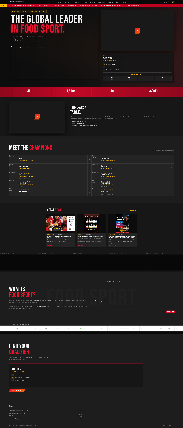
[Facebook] (161, 2)
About (60, 2)
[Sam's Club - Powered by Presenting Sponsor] (54, 62)
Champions (81, 412)
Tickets (92, 2)
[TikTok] (169, 2)
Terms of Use (171, 425)
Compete (67, 2)
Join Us (110, 2)
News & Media (101, 2)
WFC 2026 (76, 2)
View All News (132, 210)
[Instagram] (164, 2)
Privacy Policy (165, 425)
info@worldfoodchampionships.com (119, 410)
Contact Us (114, 409)
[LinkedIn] (167, 2)
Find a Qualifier (17, 390)
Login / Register (121, 2)
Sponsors (85, 2)
